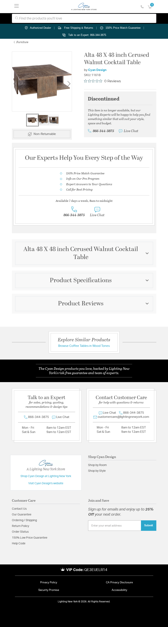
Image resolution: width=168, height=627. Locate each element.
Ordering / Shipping (24, 520)
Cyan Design (97, 70)
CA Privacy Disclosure (119, 582)
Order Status (20, 531)
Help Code (18, 543)
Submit (148, 525)
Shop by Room (97, 465)
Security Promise (48, 590)
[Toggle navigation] (16, 6)
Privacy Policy (48, 582)
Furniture (22, 42)
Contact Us (19, 508)
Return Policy (20, 526)
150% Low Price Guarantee (29, 537)
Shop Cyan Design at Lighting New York (45, 476)
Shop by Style (97, 470)
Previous (15, 84)
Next (68, 84)
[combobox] (84, 18)
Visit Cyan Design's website (45, 483)
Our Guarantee (21, 514)
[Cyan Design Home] (84, 6)
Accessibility (119, 590)
